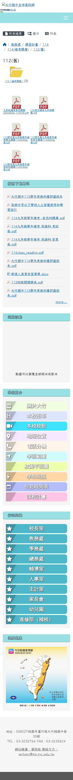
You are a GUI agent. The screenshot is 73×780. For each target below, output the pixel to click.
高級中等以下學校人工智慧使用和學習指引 (35, 207)
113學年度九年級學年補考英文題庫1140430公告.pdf (43, 140)
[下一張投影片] (63, 11)
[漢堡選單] (66, 18)
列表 (52, 33)
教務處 (16, 44)
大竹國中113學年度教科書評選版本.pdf (33, 293)
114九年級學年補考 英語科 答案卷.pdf (33, 242)
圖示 (35, 33)
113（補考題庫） (14, 81)
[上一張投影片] (9, 11)
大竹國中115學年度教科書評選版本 (37, 196)
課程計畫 (31, 44)
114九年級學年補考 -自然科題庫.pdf (38, 218)
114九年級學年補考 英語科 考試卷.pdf (33, 229)
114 (46, 44)
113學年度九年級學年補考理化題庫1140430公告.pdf (16, 140)
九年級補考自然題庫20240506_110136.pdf (16, 111)
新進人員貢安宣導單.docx (29, 274)
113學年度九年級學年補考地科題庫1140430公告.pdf (16, 167)
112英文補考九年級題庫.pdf (42, 111)
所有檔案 (15, 33)
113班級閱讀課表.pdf (27, 282)
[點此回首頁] (36, 11)
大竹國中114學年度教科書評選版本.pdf (33, 263)
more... (61, 301)
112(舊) (39, 49)
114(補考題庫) (18, 49)
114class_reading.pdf (27, 252)
